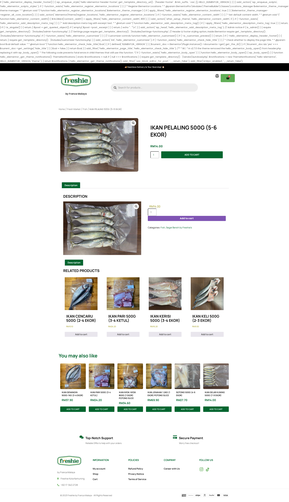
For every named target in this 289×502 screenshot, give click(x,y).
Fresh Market (74, 109)
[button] (133, 123)
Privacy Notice (136, 474)
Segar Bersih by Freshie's (179, 227)
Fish (85, 109)
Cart (95, 479)
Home (62, 109)
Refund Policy (135, 468)
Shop (95, 474)
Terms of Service (137, 479)
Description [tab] (71, 185)
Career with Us (172, 468)
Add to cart (192, 154)
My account (99, 468)
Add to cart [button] (81, 334)
